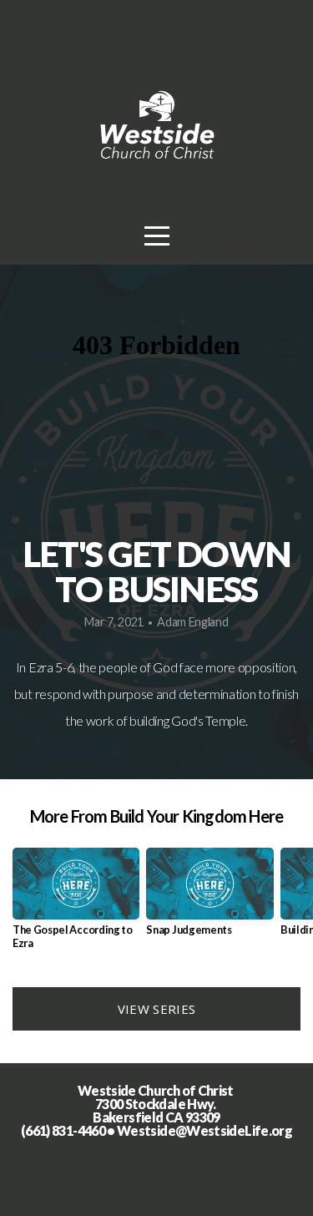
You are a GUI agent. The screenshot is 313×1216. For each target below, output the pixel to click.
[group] (76, 904)
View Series (156, 1009)
